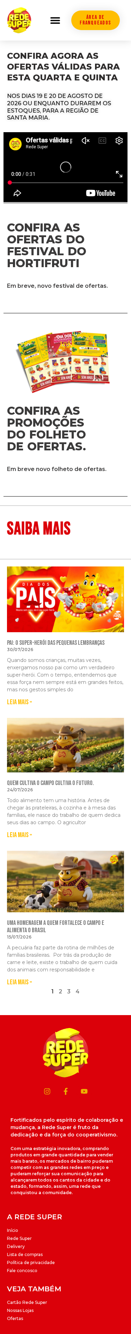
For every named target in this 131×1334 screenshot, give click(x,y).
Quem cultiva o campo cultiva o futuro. (50, 783)
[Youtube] (84, 1091)
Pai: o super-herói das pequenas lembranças (55, 643)
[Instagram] (47, 1091)
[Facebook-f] (65, 1091)
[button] (55, 20)
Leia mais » (19, 702)
